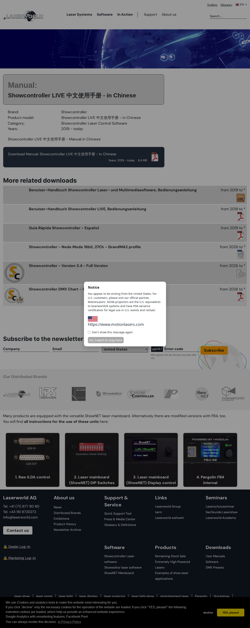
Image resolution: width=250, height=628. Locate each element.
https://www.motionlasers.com (116, 324)
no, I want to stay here (105, 340)
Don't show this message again (112, 332)
